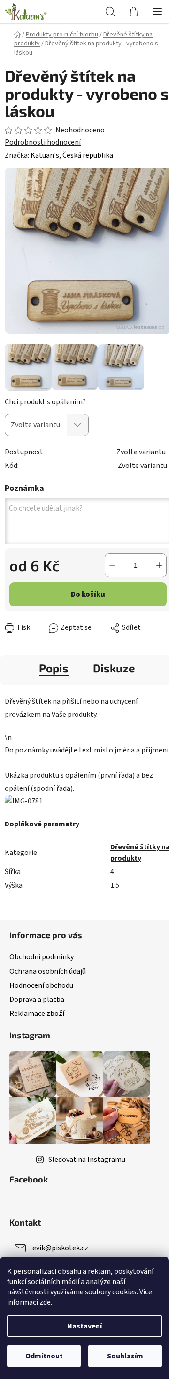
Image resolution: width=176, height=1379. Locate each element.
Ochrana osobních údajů (47, 971)
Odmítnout (44, 1356)
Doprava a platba (36, 999)
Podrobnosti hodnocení (43, 142)
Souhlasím (125, 1356)
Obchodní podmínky (41, 957)
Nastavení (84, 1326)
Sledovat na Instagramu (86, 1159)
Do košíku (88, 594)
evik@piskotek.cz (60, 1248)
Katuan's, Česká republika (72, 155)
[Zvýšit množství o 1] (159, 565)
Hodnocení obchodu (41, 985)
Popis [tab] (54, 668)
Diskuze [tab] (114, 668)
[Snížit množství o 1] (112, 565)
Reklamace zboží (36, 1013)
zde (45, 1302)
